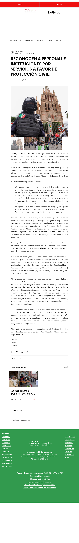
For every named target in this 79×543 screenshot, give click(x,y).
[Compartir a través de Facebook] (12, 352)
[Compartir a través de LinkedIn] (22, 352)
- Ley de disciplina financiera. (39, 482)
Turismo (49, 40)
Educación (14, 345)
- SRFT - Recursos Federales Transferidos (39, 488)
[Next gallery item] (66, 111)
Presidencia (29, 40)
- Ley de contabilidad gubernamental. (39, 485)
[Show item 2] (30, 143)
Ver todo (65, 367)
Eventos (40, 40)
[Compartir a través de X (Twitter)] (17, 352)
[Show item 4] (55, 143)
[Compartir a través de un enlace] (27, 352)
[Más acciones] (67, 52)
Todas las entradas (15, 40)
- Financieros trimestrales (39, 479)
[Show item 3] (42, 143)
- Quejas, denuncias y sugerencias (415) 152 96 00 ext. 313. (39, 473)
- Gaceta (6, 436)
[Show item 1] (17, 143)
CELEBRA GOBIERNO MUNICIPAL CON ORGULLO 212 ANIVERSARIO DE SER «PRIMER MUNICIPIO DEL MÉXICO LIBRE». (23, 392)
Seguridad (14, 339)
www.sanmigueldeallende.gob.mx (39, 452)
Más (57, 40)
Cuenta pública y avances (40, 476)
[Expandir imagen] (39, 111)
